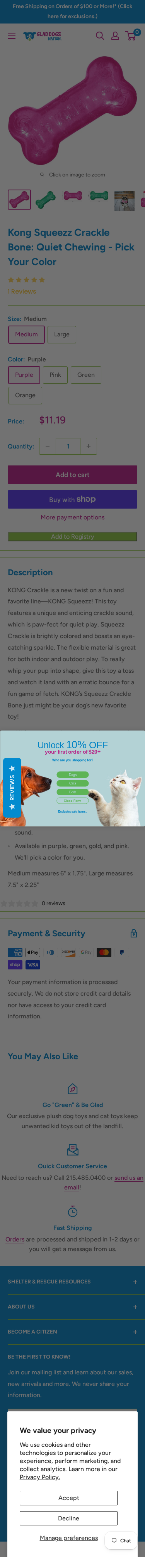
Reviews (12, 788)
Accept (68, 1498)
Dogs (72, 775)
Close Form (73, 801)
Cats (72, 783)
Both (72, 792)
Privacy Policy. (40, 1477)
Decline (68, 1518)
